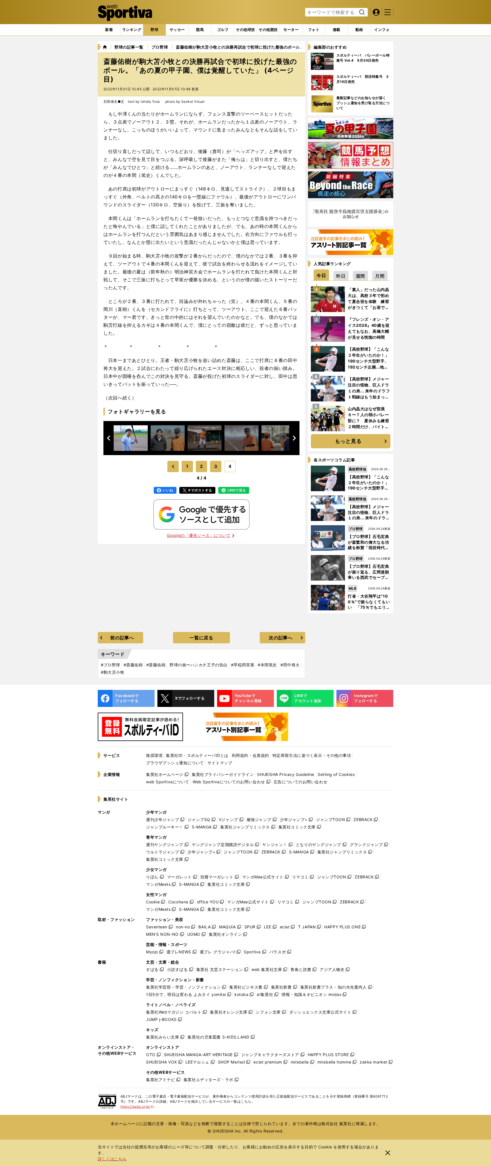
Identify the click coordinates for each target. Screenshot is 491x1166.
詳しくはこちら (112, 1158)
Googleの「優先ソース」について (198, 535)
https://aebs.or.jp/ (137, 1106)
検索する (361, 12)
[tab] (154, 29)
